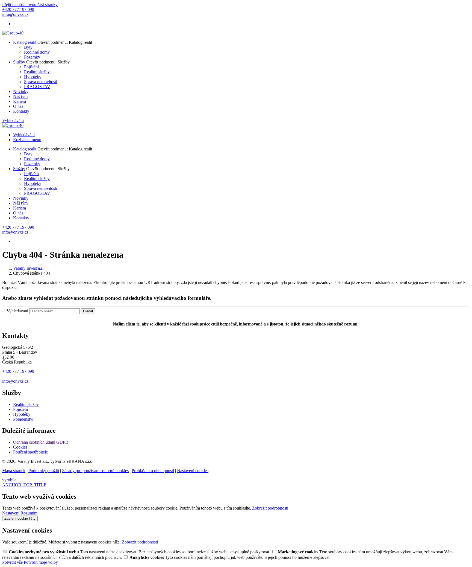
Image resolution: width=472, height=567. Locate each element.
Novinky (20, 91)
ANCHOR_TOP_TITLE (24, 484)
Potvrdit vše (13, 562)
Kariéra (19, 101)
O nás (18, 106)
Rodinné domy (37, 52)
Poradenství (23, 419)
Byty (28, 47)
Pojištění (31, 67)
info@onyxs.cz (15, 381)
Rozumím (28, 513)
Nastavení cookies (192, 470)
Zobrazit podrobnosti (270, 508)
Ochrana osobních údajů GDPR (40, 442)
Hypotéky (32, 76)
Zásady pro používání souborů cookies (95, 470)
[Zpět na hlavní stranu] (12, 33)
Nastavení (11, 513)
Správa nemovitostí (40, 81)
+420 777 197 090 (18, 371)
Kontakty (21, 111)
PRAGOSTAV (37, 86)
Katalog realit (24, 42)
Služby (19, 62)
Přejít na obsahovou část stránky (30, 4)
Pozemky (32, 57)
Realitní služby (37, 71)
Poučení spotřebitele (30, 452)
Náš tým (20, 96)
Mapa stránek (13, 470)
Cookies (20, 447)
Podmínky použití (43, 470)
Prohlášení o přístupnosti (153, 470)
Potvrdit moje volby (41, 562)
